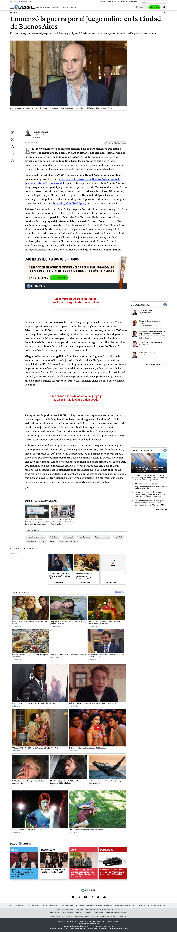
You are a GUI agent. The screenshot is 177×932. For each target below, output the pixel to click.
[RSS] (98, 897)
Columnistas (140, 304)
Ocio (76, 906)
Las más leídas (141, 450)
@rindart (37, 137)
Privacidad (89, 916)
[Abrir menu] (12, 7)
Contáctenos (79, 916)
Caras (117, 2)
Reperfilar (91, 906)
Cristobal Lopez (84, 537)
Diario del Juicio (164, 906)
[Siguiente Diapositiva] (125, 571)
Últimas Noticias (43, 8)
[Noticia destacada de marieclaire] (54, 850)
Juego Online (31, 541)
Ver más (160, 509)
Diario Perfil (118, 537)
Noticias (110, 2)
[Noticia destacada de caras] (83, 850)
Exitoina (142, 906)
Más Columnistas (155, 365)
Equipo (96, 916)
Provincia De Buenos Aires (69, 541)
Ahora (10, 906)
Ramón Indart (40, 131)
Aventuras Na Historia (83, 913)
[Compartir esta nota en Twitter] (12, 139)
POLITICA (14, 13)
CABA (43, 541)
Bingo (52, 541)
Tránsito (122, 916)
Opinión (64, 8)
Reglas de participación (109, 916)
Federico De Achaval (102, 537)
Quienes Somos (67, 916)
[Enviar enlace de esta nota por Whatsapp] (12, 147)
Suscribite (154, 7)
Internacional (54, 906)
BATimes (107, 909)
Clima (63, 906)
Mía (101, 909)
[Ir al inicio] (24, 7)
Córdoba (82, 906)
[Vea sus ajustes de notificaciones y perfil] (164, 7)
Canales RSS (55, 916)
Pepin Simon (54, 537)
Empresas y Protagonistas (114, 906)
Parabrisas (89, 909)
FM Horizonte (116, 909)
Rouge (96, 909)
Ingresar (142, 7)
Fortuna (80, 909)
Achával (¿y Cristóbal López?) (69, 203)
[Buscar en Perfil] (165, 2)
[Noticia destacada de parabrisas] (113, 850)
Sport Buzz (109, 913)
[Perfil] (25, 844)
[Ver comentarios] (165, 13)
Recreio (117, 913)
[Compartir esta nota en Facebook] (12, 132)
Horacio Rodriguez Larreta (35, 537)
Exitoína (124, 2)
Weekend (72, 909)
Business (102, 2)
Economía (35, 906)
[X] (79, 897)
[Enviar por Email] (12, 154)
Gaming (149, 906)
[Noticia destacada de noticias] (24, 850)
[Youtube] (85, 897)
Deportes (69, 906)
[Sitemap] (104, 897)
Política (55, 8)
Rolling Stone (98, 913)
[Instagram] (92, 897)
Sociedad (73, 8)
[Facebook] (73, 897)
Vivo (155, 906)
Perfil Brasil (133, 2)
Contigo (70, 913)
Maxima (124, 913)
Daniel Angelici (69, 537)
